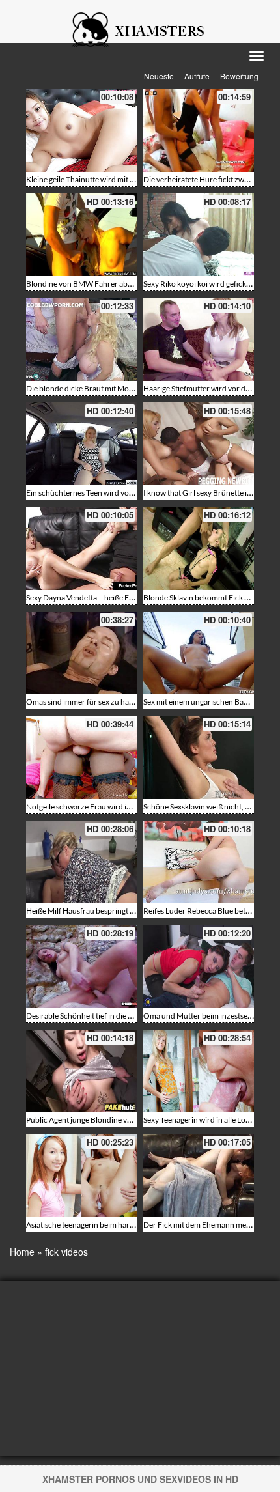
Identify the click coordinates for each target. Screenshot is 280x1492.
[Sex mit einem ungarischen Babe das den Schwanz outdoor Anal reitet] (198, 653)
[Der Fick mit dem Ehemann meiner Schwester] (198, 1175)
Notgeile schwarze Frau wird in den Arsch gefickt (108, 806)
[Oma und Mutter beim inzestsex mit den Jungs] (198, 966)
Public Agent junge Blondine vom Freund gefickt (107, 1120)
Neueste (159, 75)
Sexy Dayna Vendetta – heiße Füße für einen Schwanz (116, 597)
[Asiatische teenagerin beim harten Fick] (81, 1175)
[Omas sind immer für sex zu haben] (81, 653)
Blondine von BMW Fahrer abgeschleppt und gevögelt (118, 284)
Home (22, 1251)
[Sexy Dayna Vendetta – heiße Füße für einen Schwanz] (81, 548)
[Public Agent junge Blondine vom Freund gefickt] (81, 1071)
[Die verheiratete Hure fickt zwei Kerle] (198, 130)
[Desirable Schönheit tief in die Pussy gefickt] (81, 966)
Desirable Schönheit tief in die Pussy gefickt (98, 1015)
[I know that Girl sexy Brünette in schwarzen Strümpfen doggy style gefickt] (198, 444)
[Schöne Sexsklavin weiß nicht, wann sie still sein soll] (198, 757)
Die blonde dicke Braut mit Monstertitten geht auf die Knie (124, 388)
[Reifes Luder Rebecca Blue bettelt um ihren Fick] (198, 862)
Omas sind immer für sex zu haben (84, 702)
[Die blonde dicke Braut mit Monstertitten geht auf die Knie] (81, 339)
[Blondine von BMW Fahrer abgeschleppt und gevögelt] (81, 235)
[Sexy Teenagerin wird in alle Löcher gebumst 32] (198, 1071)
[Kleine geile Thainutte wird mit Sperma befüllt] (81, 130)
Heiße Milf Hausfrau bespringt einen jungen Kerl (107, 911)
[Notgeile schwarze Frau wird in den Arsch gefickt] (81, 757)
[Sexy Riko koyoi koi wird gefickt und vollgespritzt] (198, 235)
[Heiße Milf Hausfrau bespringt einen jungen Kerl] (81, 862)
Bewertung (239, 75)
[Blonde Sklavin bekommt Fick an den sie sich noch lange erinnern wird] (198, 548)
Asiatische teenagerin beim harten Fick (91, 1225)
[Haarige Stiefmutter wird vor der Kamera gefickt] (198, 339)
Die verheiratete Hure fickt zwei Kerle (206, 179)
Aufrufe (197, 75)
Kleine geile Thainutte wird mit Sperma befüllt (102, 179)
